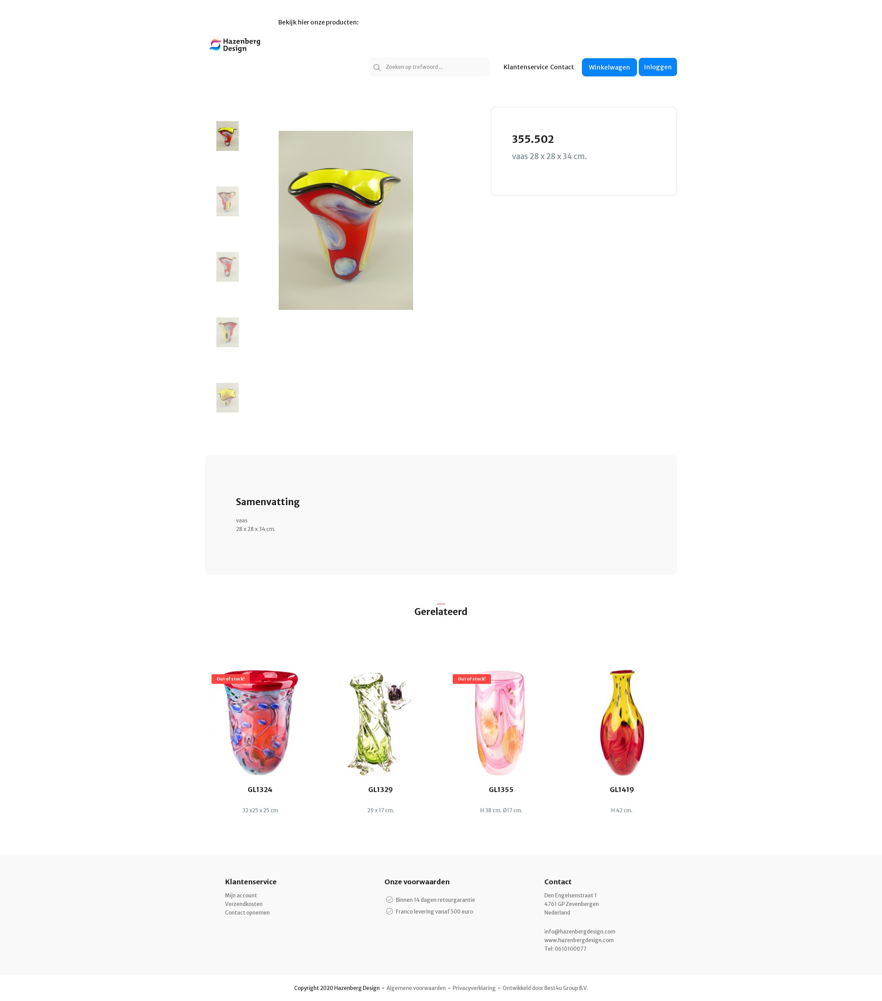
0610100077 (570, 949)
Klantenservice (525, 67)
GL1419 (622, 789)
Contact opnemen (247, 912)
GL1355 (501, 789)
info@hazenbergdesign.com (579, 931)
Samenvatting (268, 502)
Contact (562, 67)
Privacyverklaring (474, 988)
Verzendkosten (244, 904)
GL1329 (380, 789)
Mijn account (241, 895)
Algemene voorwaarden (416, 988)
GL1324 (260, 789)
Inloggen (658, 67)
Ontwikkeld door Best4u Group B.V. (545, 988)
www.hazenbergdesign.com (579, 940)
